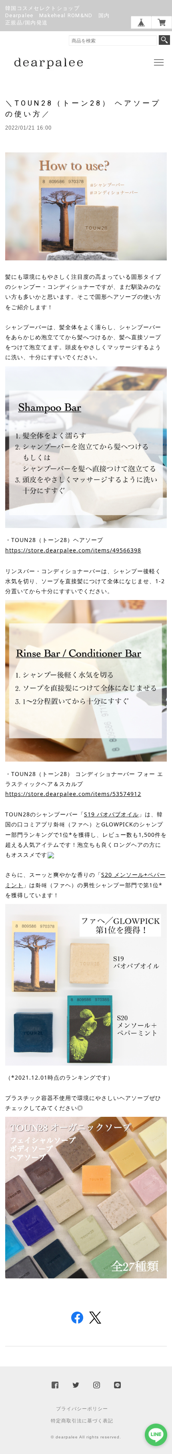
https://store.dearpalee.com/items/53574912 (73, 794)
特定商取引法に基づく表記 (82, 1421)
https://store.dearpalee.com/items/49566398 (73, 550)
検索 (164, 40)
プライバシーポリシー (82, 1409)
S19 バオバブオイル (111, 814)
